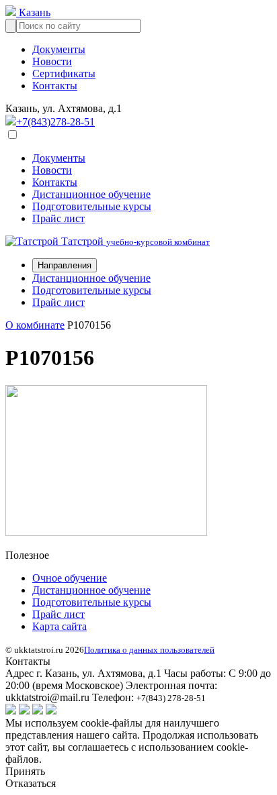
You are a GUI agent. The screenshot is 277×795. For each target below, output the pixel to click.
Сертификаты (63, 73)
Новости (52, 61)
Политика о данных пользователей (149, 650)
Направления (64, 265)
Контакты (54, 85)
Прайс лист (58, 218)
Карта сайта (59, 626)
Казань (33, 12)
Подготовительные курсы (91, 206)
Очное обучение (69, 578)
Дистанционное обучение (91, 194)
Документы (58, 49)
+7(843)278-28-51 (55, 121)
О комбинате (35, 325)
